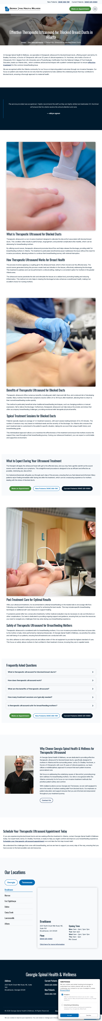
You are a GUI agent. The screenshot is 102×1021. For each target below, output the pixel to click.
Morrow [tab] (7, 895)
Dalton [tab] (7, 906)
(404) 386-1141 (63, 2)
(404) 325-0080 (91, 2)
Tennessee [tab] (27, 882)
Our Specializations (35, 42)
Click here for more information (52, 944)
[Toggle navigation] (95, 9)
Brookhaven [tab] (9, 889)
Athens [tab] (7, 923)
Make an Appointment (80, 9)
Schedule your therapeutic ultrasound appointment (23, 841)
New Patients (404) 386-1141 (46, 489)
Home (23, 42)
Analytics (67, 994)
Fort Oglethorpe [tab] (10, 901)
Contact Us (46, 800)
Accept (69, 1015)
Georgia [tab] (11, 882)
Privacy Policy (65, 990)
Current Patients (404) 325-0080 (77, 489)
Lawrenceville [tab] (9, 918)
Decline (88, 1015)
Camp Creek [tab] (9, 912)
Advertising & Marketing (71, 1005)
